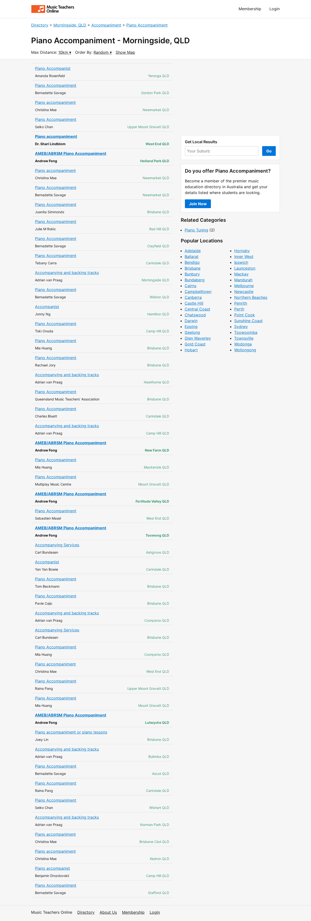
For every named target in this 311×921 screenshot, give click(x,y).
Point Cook (244, 314)
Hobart (191, 349)
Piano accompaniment (55, 102)
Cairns (190, 285)
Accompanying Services (57, 544)
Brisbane (192, 268)
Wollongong (245, 349)
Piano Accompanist (52, 68)
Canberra (193, 297)
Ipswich (241, 262)
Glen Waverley (198, 338)
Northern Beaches (250, 297)
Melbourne (244, 285)
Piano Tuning (196, 230)
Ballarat (192, 256)
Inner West (243, 256)
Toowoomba (245, 332)
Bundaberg (195, 279)
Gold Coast (195, 344)
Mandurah (243, 279)
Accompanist (47, 306)
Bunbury (192, 274)
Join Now (198, 203)
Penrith (240, 303)
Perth (239, 309)
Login (274, 8)
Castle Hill (194, 303)
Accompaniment (106, 25)
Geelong (192, 332)
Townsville (243, 338)
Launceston (244, 268)
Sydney (241, 326)
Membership (250, 8)
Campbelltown (198, 291)
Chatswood (195, 314)
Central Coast (197, 309)
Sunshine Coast (248, 320)
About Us (108, 912)
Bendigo (192, 262)
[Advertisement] (230, 97)
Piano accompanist (52, 868)
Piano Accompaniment (147, 25)
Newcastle (243, 291)
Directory (39, 25)
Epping (191, 326)
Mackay (241, 274)
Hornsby (242, 250)
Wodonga (243, 344)
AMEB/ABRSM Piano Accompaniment (70, 153)
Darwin (191, 320)
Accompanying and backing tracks (67, 272)
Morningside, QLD (69, 25)
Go (269, 151)
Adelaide (193, 250)
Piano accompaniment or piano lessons (71, 732)
